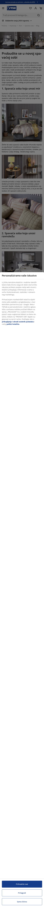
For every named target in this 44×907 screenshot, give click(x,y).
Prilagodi (22, 893)
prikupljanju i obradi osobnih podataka (18, 322)
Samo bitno (22, 902)
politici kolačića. (13, 324)
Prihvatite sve (22, 884)
